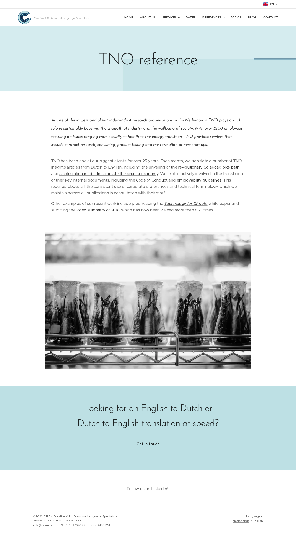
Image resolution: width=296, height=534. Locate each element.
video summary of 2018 (97, 209)
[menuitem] (130, 17)
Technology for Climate (186, 203)
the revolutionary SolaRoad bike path (205, 167)
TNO (213, 120)
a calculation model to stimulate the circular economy (108, 173)
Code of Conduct (151, 180)
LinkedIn (159, 488)
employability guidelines (199, 180)
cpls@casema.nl (44, 525)
